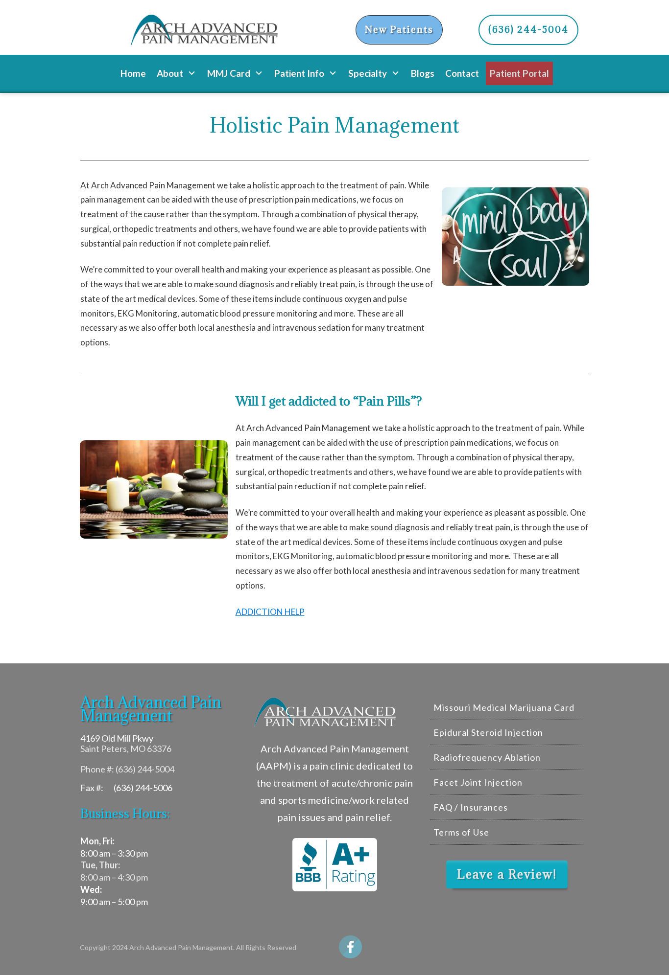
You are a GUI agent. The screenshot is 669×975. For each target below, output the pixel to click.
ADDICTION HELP (270, 612)
